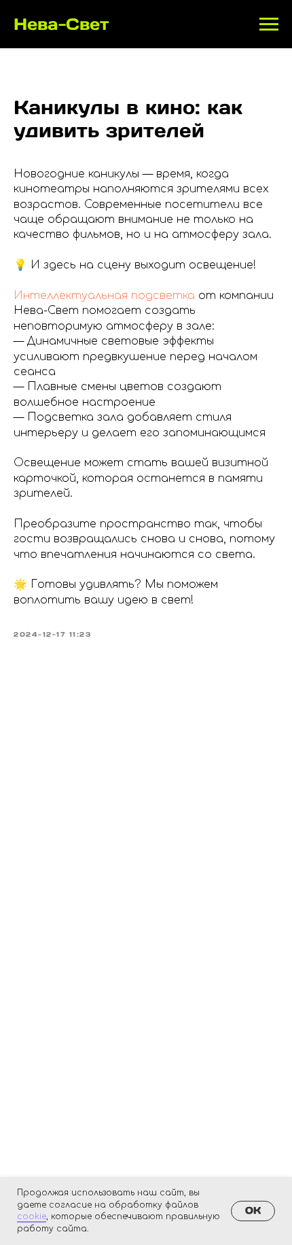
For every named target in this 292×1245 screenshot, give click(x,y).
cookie (31, 1216)
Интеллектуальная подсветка (104, 296)
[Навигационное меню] (268, 24)
